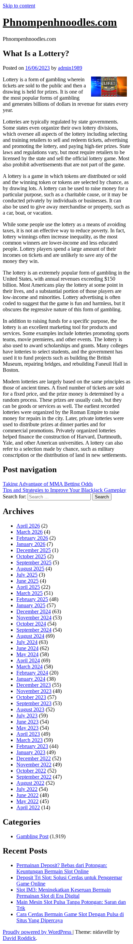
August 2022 (30, 783)
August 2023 (30, 709)
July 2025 (27, 575)
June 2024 (27, 648)
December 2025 (33, 550)
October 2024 (31, 624)
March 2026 (29, 532)
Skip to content (19, 6)
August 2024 (30, 636)
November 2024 (33, 617)
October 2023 (31, 697)
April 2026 (28, 526)
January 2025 (30, 605)
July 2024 (27, 642)
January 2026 (30, 544)
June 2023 (27, 722)
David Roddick (19, 938)
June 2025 (27, 581)
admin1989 (70, 68)
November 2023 (33, 691)
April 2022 (28, 807)
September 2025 (33, 562)
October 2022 (31, 771)
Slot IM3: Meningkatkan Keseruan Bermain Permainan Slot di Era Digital (63, 893)
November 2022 (33, 764)
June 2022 (27, 795)
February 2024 (32, 673)
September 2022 (33, 777)
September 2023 (33, 703)
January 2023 (30, 752)
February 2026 (32, 538)
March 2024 (29, 666)
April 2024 (28, 660)
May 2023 (27, 728)
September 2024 (33, 630)
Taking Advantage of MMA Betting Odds (48, 484)
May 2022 (27, 801)
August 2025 (30, 569)
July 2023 (27, 715)
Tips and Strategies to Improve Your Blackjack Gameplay (64, 490)
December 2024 (33, 611)
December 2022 (33, 758)
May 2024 (27, 654)
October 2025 (31, 556)
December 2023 (33, 685)
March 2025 (29, 593)
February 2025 (32, 599)
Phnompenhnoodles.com (60, 22)
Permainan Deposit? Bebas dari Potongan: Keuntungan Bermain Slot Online (61, 868)
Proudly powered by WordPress (38, 932)
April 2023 (28, 734)
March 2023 (29, 740)
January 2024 (30, 679)
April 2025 (28, 587)
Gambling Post (32, 836)
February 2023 (32, 746)
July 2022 (27, 789)
